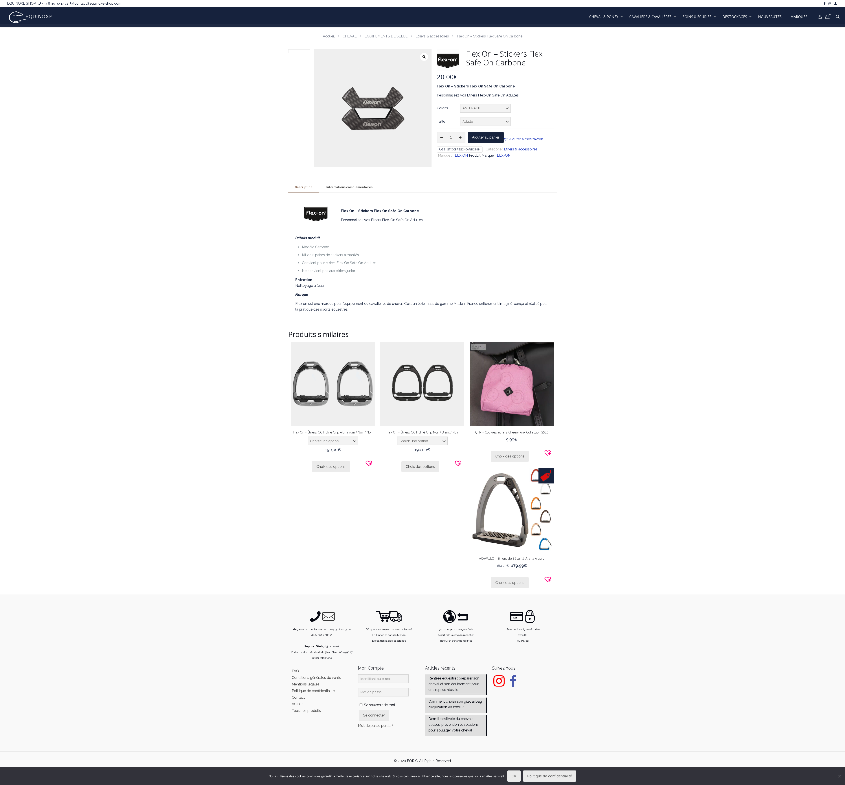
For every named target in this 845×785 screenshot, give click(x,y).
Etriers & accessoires (432, 36)
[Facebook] (513, 684)
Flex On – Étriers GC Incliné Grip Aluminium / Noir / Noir (333, 432)
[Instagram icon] (830, 4)
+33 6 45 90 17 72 (55, 4)
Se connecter (374, 715)
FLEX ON (460, 155)
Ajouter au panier (485, 137)
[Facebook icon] (824, 4)
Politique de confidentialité (313, 691)
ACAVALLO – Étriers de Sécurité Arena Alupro (511, 558)
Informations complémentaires (349, 187)
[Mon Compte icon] (835, 4)
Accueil (329, 36)
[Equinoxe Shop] (31, 17)
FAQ (295, 671)
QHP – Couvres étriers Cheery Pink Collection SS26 (511, 432)
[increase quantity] (460, 137)
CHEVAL (350, 36)
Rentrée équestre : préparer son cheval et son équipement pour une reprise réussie (453, 684)
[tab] (303, 187)
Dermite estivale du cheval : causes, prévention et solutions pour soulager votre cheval (453, 724)
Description (303, 187)
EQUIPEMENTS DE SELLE (386, 36)
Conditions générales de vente (316, 678)
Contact (298, 697)
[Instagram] (498, 684)
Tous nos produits (306, 711)
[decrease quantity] (442, 137)
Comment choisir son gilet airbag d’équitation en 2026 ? (455, 704)
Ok (514, 776)
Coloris (442, 108)
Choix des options (330, 467)
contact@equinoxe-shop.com (97, 4)
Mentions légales (305, 684)
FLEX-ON (503, 155)
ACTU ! (297, 704)
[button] (524, 139)
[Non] (839, 776)
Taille (441, 121)
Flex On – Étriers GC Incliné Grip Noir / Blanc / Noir (422, 432)
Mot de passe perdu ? (375, 726)
